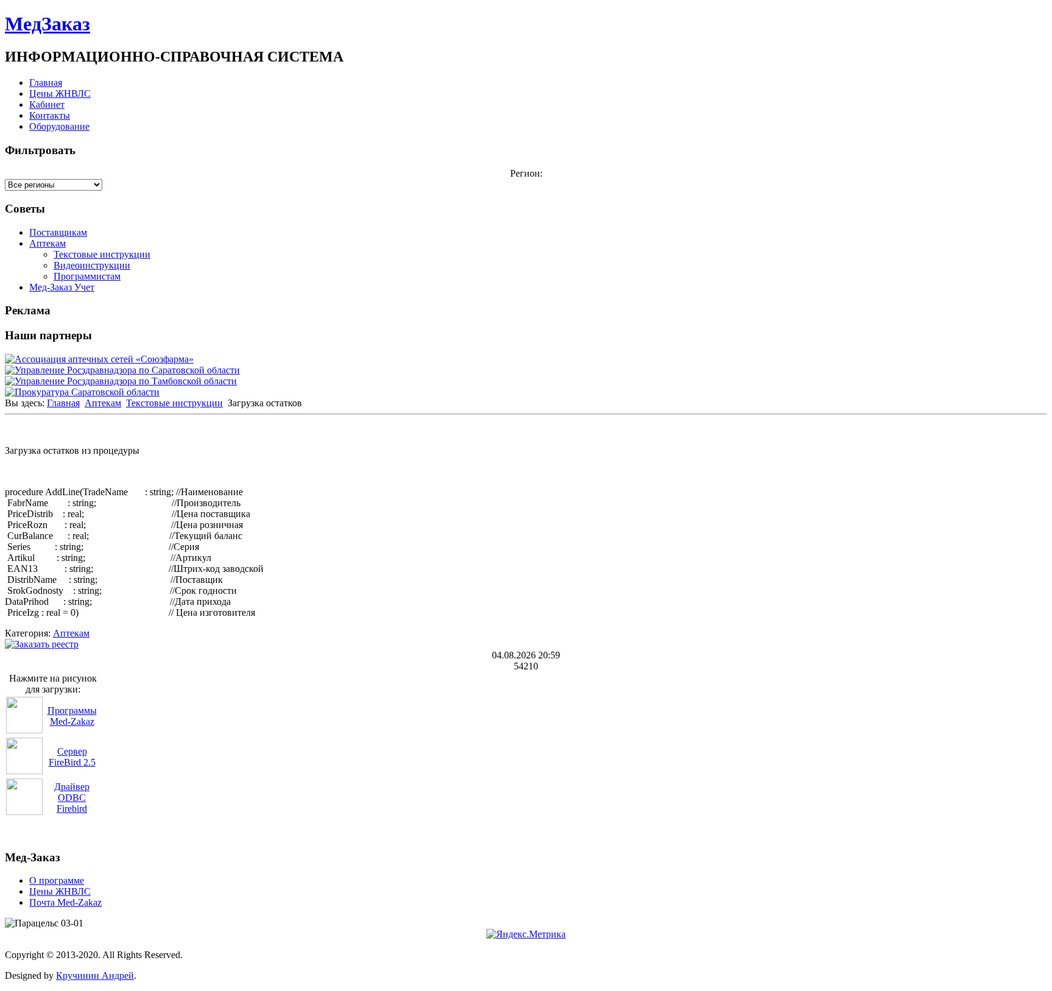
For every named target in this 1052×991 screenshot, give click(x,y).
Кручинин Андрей (95, 975)
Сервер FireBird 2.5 (72, 756)
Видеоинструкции (92, 265)
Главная (45, 82)
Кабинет (47, 104)
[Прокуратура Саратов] (82, 392)
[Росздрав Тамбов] (121, 381)
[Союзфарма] (99, 359)
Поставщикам (58, 232)
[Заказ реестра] (42, 644)
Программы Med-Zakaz (72, 716)
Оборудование (59, 126)
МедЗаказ (47, 24)
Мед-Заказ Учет (61, 287)
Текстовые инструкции (102, 254)
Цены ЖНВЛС (60, 93)
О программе (56, 880)
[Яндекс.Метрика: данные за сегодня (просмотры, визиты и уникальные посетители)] (526, 934)
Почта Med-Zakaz (65, 902)
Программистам (87, 276)
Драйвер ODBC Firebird (71, 797)
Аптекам (47, 243)
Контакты (49, 115)
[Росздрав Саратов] (122, 370)
